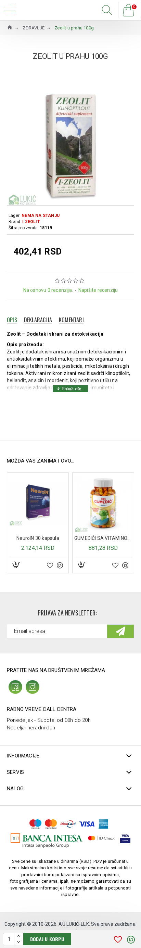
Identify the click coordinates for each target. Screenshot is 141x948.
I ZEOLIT (31, 221)
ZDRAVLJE (33, 27)
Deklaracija (38, 319)
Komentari (71, 319)
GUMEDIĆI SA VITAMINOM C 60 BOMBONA (44, 538)
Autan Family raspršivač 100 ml (109, 538)
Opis (12, 319)
